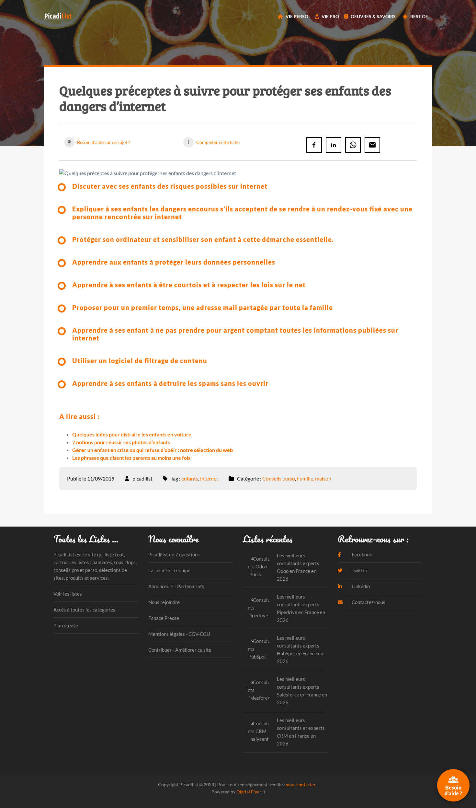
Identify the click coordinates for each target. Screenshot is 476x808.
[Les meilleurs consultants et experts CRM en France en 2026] (260, 731)
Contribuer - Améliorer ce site (179, 650)
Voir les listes (67, 594)
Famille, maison (314, 478)
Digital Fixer (248, 791)
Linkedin (360, 586)
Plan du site (65, 625)
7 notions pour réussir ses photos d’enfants (121, 442)
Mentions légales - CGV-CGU (179, 634)
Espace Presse (163, 618)
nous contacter (300, 784)
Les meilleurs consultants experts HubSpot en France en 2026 (300, 649)
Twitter (359, 570)
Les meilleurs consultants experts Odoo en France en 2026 (298, 567)
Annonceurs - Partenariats (176, 586)
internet (209, 478)
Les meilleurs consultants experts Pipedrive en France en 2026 (301, 608)
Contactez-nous (368, 602)
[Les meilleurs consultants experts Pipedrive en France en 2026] (260, 608)
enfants (189, 478)
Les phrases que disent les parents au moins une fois (131, 458)
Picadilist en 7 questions (174, 554)
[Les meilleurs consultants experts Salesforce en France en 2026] (260, 690)
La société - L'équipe (169, 570)
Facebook (361, 554)
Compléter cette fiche (217, 142)
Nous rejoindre (164, 602)
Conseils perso (278, 478)
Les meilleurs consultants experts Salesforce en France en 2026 (302, 690)
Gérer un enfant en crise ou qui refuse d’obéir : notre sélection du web (152, 450)
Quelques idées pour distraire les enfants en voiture (131, 434)
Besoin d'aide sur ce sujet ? (103, 142)
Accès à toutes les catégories (84, 609)
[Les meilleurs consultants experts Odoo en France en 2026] (260, 567)
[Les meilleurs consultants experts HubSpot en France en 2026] (260, 649)
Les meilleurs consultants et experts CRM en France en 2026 (301, 731)
